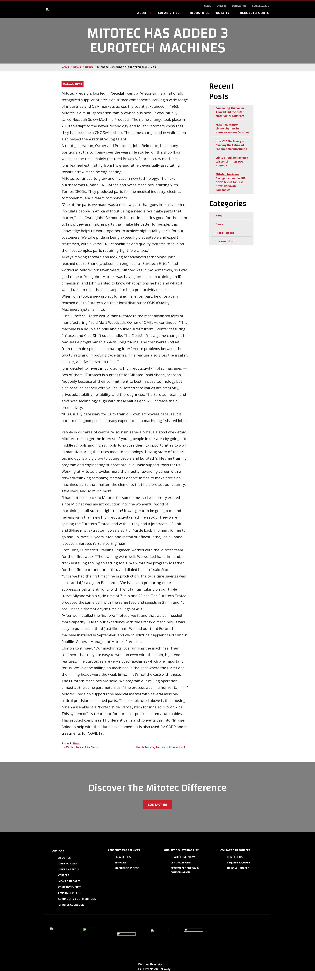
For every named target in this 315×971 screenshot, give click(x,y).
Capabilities (168, 12)
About (142, 12)
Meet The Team (68, 869)
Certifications (181, 862)
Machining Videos (127, 868)
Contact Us (239, 5)
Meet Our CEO (67, 863)
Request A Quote (254, 12)
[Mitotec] (72, 9)
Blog (219, 216)
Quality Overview (183, 857)
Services (120, 862)
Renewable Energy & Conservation (185, 870)
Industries (199, 12)
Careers (221, 5)
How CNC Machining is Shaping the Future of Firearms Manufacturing (231, 145)
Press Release (225, 233)
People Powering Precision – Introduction (160, 747)
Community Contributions (77, 899)
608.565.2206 (260, 5)
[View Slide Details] (61, 940)
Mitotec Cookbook (71, 904)
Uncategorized (225, 242)
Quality (223, 12)
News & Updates (69, 881)
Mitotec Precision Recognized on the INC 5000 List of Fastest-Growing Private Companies (230, 182)
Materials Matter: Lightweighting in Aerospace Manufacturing (233, 129)
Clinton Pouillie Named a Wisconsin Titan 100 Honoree (232, 162)
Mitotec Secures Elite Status (81, 747)
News (207, 5)
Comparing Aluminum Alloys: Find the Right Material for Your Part (230, 112)
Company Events (69, 887)
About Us (64, 857)
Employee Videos (69, 893)
